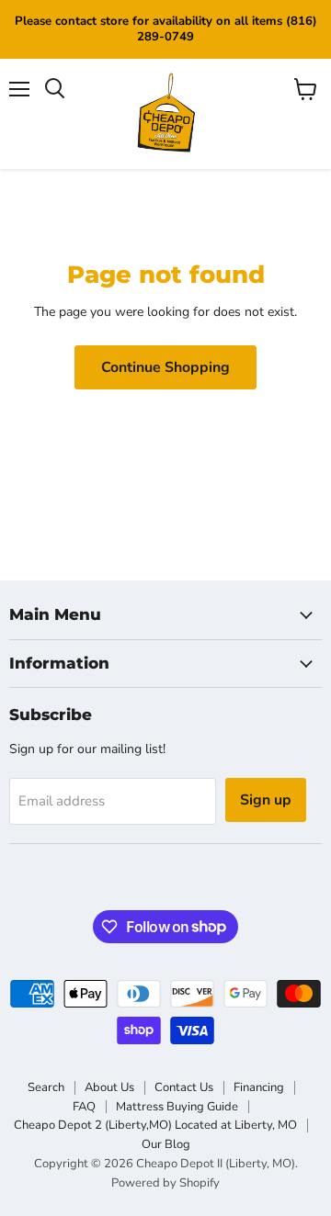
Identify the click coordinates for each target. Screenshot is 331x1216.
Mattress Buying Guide (177, 1106)
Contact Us (183, 1087)
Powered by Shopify (165, 1183)
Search (46, 1087)
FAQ (84, 1106)
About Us (109, 1087)
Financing (259, 1087)
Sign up (265, 800)
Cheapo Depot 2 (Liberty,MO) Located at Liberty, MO (155, 1125)
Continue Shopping (165, 367)
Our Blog (166, 1144)
